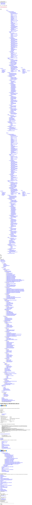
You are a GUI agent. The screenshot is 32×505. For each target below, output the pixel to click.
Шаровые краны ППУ (14, 184)
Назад (5, 263)
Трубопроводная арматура (11, 198)
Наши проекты (19, 70)
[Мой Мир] (6, 405)
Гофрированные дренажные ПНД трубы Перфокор (14, 47)
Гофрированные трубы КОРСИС (6, 448)
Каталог (7, 10)
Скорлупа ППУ (13, 61)
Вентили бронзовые (13, 105)
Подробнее (1, 438)
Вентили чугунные (13, 229)
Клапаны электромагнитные (13, 102)
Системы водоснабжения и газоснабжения (11, 122)
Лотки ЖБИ (11, 117)
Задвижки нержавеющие (14, 78)
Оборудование (10, 126)
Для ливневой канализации (5, 444)
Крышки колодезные (13, 238)
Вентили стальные (13, 106)
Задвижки (10, 76)
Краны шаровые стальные (14, 93)
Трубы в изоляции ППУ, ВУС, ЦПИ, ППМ (7, 466)
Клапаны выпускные (14, 97)
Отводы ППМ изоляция (14, 189)
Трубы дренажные (11, 37)
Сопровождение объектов (24, 72)
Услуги (22, 67)
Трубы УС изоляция (13, 186)
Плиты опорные (13, 116)
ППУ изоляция (11, 59)
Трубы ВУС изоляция (14, 63)
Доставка (23, 191)
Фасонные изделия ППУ (14, 60)
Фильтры (10, 107)
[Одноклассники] (5, 405)
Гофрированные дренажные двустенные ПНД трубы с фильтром (14, 41)
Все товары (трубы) (13, 135)
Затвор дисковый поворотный (13, 81)
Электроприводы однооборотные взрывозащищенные (13, 90)
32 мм (11, 247)
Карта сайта (1, 480)
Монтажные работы (24, 70)
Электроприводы (11, 83)
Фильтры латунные (13, 108)
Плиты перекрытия (11, 240)
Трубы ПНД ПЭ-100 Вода (12, 245)
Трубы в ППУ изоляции (14, 182)
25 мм (11, 124)
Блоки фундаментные (12, 119)
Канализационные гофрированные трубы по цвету (14, 30)
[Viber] (2, 405)
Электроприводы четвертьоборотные (13, 91)
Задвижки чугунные (13, 200)
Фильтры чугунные (13, 110)
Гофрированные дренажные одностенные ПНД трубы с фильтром (14, 45)
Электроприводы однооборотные (13, 88)
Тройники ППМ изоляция (14, 67)
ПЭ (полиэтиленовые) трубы (6, 445)
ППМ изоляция (11, 65)
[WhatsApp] (4, 405)
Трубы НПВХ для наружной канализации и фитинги (14, 55)
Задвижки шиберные (13, 79)
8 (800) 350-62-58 (3, 499)
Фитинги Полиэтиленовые (11, 128)
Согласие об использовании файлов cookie (6, 479)
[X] (1, 405)
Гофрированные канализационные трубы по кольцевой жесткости (14, 26)
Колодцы (9, 72)
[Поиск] (1, 9)
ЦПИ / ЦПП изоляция (12, 64)
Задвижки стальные (13, 77)
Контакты (28, 70)
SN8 (2, 443)
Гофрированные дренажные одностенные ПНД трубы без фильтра (14, 43)
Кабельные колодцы (12, 75)
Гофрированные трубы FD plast (9, 460)
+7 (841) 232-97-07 (3, 498)
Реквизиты (3, 71)
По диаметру (12, 52)
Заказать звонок (5, 396)
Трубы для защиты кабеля (11, 130)
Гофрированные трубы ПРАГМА (9, 459)
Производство (4, 69)
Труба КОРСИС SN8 (4, 441)
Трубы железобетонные (12, 120)
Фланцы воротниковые (14, 113)
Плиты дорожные (11, 241)
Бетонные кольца (11, 115)
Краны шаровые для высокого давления (13, 94)
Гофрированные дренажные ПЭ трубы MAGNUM (14, 50)
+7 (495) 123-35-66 (2, 3)
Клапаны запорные (13, 220)
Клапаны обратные (13, 98)
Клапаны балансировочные (13, 96)
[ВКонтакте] (0, 405)
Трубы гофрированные (12, 12)
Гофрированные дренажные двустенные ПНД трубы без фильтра (14, 39)
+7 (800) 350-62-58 (2, 261)
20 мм (11, 123)
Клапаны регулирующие (14, 223)
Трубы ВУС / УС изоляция (12, 62)
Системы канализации (11, 11)
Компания (1, 68)
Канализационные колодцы (13, 73)
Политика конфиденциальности (4, 478)
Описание (3, 414)
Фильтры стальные (13, 232)
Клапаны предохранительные (13, 99)
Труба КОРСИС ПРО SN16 (10, 457)
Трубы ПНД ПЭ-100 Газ (12, 125)
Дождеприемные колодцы (12, 74)
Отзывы (3, 72)
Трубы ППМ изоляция (14, 66)
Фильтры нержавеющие (14, 231)
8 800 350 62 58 (3, 2)
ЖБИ (8, 114)
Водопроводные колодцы (12, 195)
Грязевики (12, 111)
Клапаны (10, 95)
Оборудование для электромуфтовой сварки (12, 127)
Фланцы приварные (13, 236)
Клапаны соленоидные (14, 101)
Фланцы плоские (13, 112)
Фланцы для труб (11, 234)
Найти (1, 504)
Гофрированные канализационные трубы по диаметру (14, 24)
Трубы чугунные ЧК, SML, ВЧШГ (11, 283)
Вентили (10, 227)
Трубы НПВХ (11, 51)
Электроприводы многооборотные (13, 84)
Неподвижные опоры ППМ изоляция (14, 68)
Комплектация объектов (24, 71)
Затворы (10, 202)
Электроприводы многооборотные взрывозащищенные (13, 86)
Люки (10, 243)
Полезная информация (3, 70)
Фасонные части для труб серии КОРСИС (12, 458)
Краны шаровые (11, 92)
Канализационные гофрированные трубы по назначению (14, 28)
